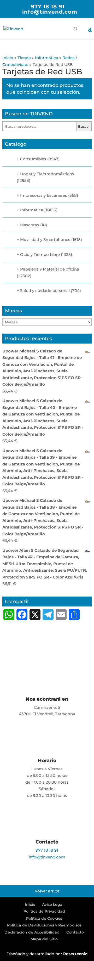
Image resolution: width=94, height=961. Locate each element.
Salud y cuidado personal (45, 290)
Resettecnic (75, 953)
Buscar (84, 126)
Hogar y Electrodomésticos (47, 173)
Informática (46, 57)
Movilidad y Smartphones (45, 239)
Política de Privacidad (44, 911)
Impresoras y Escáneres (43, 195)
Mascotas (29, 224)
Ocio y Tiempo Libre (40, 254)
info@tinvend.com (47, 857)
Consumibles (33, 158)
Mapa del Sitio (44, 939)
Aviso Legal (52, 904)
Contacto (75, 932)
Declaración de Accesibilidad (32, 932)
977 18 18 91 (48, 6)
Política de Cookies (44, 918)
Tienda (24, 57)
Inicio (7, 57)
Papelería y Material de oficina (49, 269)
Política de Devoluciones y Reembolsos (44, 925)
